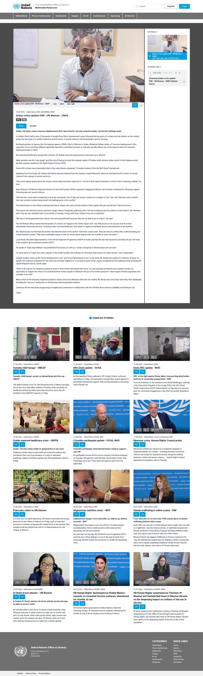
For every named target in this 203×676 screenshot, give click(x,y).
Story (21, 126)
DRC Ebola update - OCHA (87, 367)
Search (176, 648)
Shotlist (33, 126)
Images (74, 16)
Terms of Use (178, 659)
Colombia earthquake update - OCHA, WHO (96, 440)
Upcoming (115, 16)
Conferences (99, 16)
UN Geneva (46, 519)
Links (175, 654)
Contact (20, 673)
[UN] (22, 6)
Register (171, 6)
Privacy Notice (44, 673)
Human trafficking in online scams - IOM (154, 510)
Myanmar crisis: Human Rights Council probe (157, 440)
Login (184, 6)
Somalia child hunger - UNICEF (29, 367)
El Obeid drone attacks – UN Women (32, 592)
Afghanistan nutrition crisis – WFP (91, 510)
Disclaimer (177, 662)
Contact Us (177, 656)
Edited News (21, 16)
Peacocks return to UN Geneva (29, 510)
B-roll (85, 16)
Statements (61, 16)
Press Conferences (41, 16)
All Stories (130, 16)
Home (175, 645)
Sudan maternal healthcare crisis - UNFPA (35, 440)
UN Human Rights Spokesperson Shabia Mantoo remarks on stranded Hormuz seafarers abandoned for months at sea (101, 596)
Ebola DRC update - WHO (146, 367)
